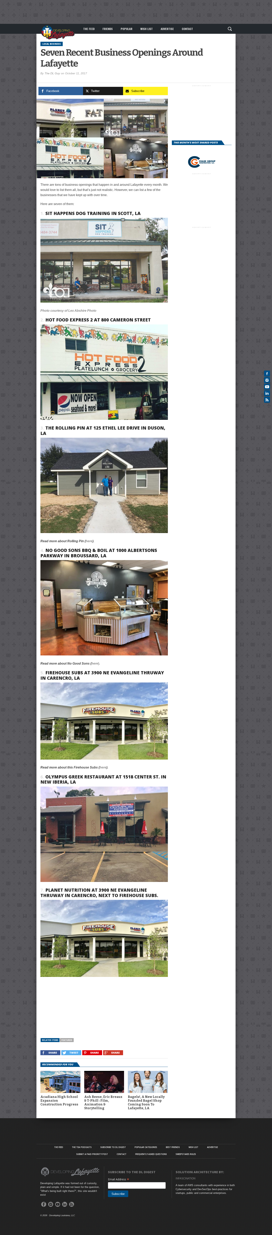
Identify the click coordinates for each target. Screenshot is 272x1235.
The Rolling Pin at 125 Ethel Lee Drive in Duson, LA (102, 430)
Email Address (118, 1179)
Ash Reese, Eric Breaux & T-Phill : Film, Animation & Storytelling (103, 1102)
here (89, 541)
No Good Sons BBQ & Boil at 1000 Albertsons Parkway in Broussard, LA (98, 552)
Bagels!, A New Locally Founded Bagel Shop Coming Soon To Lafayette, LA (146, 1102)
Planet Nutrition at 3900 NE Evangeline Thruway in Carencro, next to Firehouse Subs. (99, 892)
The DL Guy (52, 73)
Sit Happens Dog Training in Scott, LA (93, 213)
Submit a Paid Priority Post (92, 1154)
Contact (187, 29)
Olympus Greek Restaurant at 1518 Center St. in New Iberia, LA (103, 779)
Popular (126, 29)
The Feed (89, 29)
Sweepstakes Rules (186, 1154)
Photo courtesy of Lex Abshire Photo (68, 310)
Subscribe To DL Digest (113, 1147)
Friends (108, 29)
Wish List (146, 29)
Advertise (167, 29)
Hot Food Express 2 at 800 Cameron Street (98, 320)
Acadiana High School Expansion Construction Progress (59, 1100)
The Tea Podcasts (82, 1147)
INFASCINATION (185, 1178)
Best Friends (173, 1147)
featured (66, 1040)
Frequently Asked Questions (151, 1154)
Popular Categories (146, 1147)
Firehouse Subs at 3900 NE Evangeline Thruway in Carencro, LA (102, 675)
